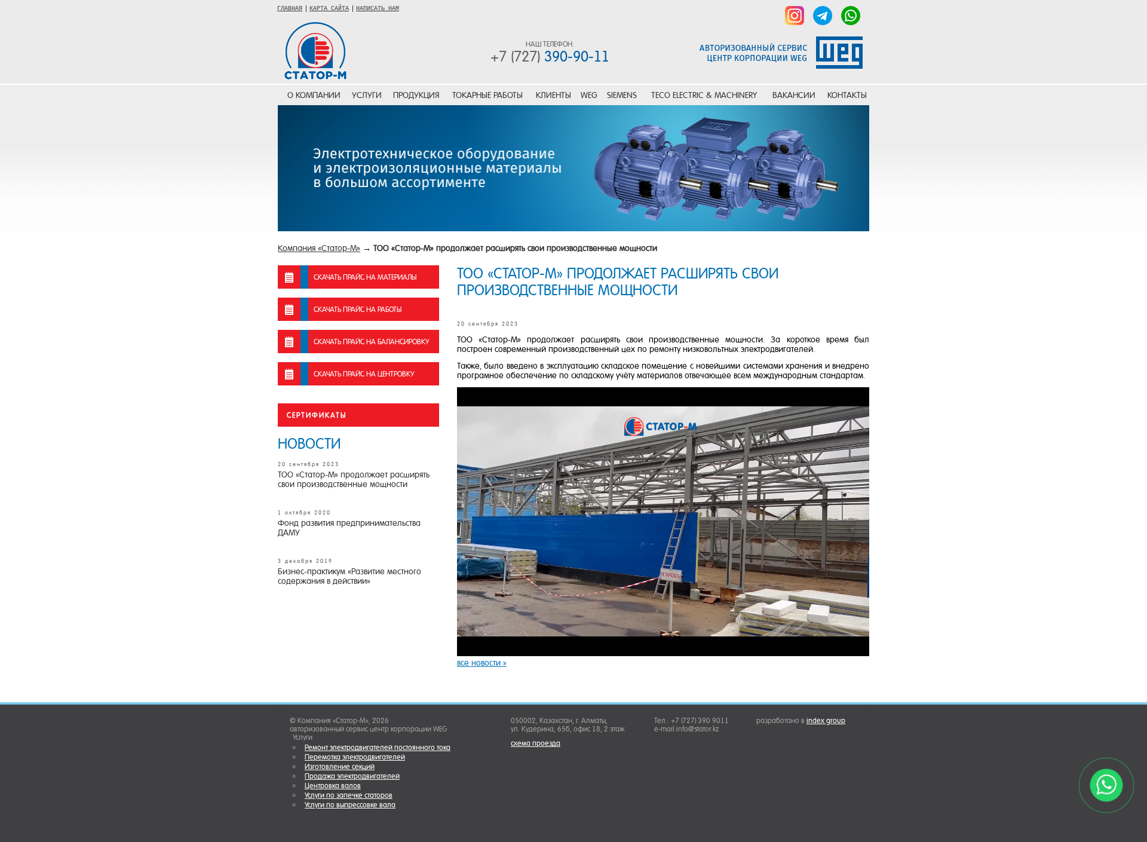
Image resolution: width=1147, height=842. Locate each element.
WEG (589, 95)
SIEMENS (622, 95)
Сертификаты (316, 415)
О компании (314, 95)
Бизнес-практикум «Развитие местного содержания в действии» (349, 576)
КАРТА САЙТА (329, 8)
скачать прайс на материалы (365, 277)
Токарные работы (487, 95)
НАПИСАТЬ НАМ (377, 8)
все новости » (482, 663)
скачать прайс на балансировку (371, 342)
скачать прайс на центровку (364, 374)
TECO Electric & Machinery (704, 95)
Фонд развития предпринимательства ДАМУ (349, 527)
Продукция (416, 95)
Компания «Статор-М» (319, 248)
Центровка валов (333, 786)
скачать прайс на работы (357, 309)
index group (825, 721)
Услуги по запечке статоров (348, 795)
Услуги (367, 95)
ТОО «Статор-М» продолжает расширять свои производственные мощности (515, 248)
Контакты (847, 95)
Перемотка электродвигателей (355, 757)
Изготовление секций (340, 767)
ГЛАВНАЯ (289, 8)
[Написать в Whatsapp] (850, 16)
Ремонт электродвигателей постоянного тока (377, 747)
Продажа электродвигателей (352, 776)
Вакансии (793, 95)
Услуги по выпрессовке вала (350, 805)
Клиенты (553, 95)
